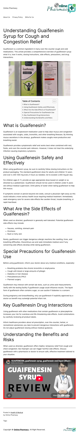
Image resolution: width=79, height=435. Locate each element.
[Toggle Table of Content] (53, 101)
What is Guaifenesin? (31, 104)
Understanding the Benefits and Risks (38, 118)
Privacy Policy (17, 17)
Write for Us (29, 17)
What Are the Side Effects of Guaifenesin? (40, 110)
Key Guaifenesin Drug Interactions (37, 115)
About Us (6, 17)
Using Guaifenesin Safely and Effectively (39, 107)
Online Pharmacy (10, 8)
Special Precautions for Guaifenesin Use (39, 112)
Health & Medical (17, 412)
